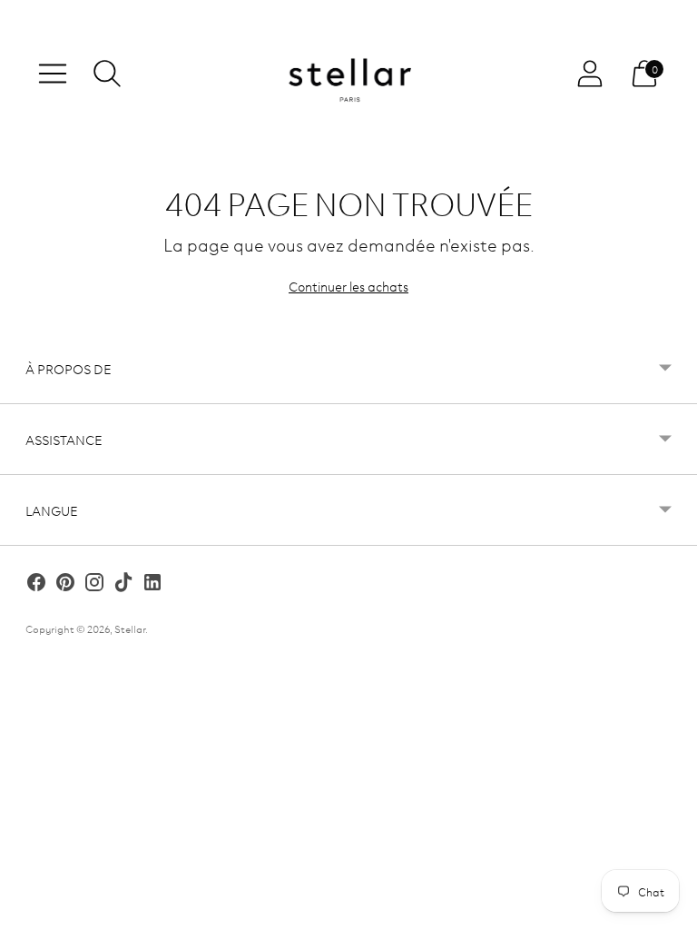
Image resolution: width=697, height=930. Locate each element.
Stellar (129, 628)
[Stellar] (348, 74)
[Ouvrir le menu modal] (52, 73)
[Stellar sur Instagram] (94, 584)
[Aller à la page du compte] (589, 73)
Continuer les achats (348, 285)
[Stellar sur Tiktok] (123, 584)
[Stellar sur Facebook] (36, 584)
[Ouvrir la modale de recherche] (107, 73)
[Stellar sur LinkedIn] (152, 584)
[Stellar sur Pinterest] (65, 584)
